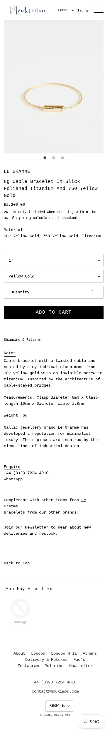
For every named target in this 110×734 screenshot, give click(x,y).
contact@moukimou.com (55, 691)
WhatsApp (13, 479)
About (19, 653)
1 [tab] (45, 158)
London (64, 10)
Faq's (79, 659)
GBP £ (57, 705)
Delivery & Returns (46, 659)
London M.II (64, 653)
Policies (54, 665)
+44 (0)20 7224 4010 (26, 473)
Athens (90, 653)
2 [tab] (54, 158)
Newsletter (36, 527)
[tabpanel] (54, 86)
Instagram (28, 665)
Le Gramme (17, 171)
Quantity (20, 292)
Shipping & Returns (22, 340)
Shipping (21, 217)
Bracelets (14, 512)
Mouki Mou (62, 715)
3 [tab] (62, 158)
